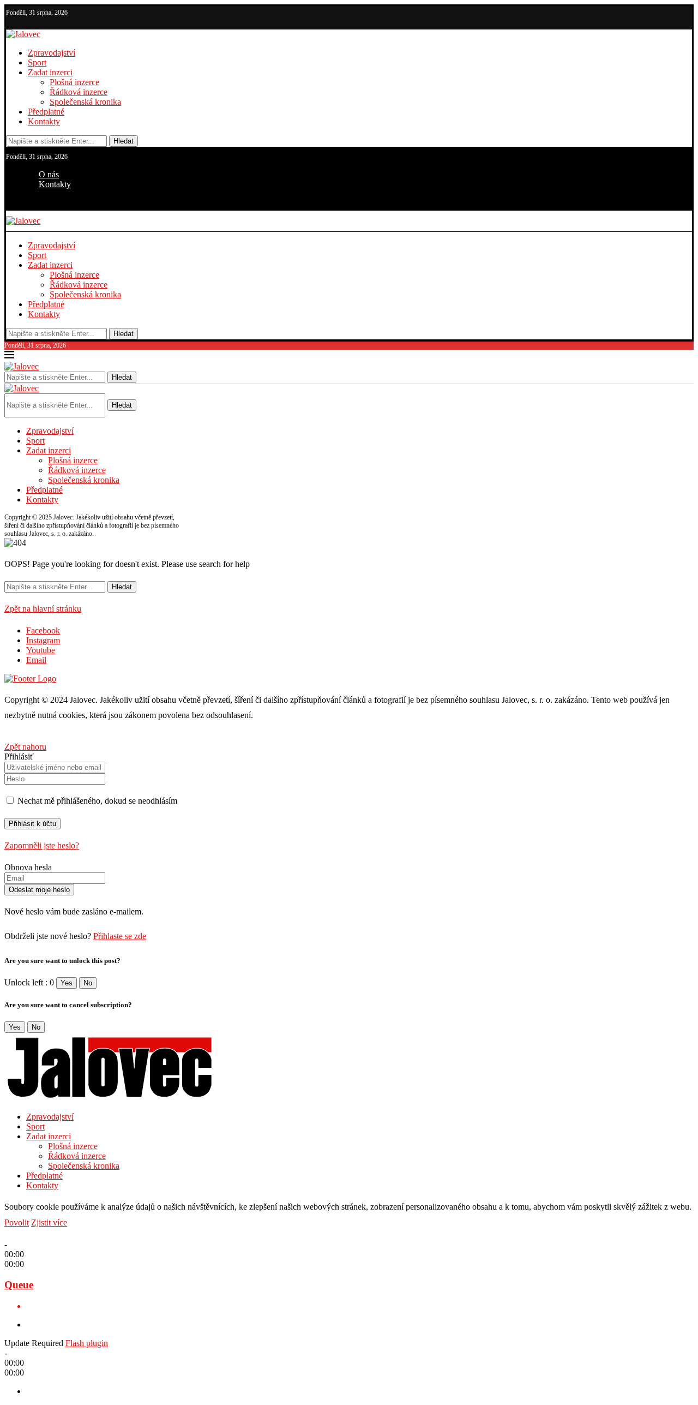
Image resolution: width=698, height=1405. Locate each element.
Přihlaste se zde (119, 936)
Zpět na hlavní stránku (42, 608)
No (87, 983)
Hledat (123, 141)
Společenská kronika (85, 101)
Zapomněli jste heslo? (41, 845)
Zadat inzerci (50, 72)
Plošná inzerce (74, 82)
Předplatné (46, 111)
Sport (37, 62)
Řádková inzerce (78, 92)
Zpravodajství (51, 52)
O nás (49, 174)
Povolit (16, 1222)
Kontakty (44, 121)
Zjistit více (49, 1222)
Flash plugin (86, 1343)
